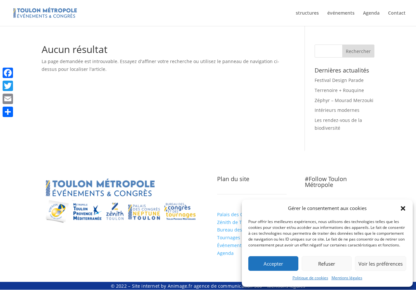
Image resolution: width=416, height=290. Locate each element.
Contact (397, 13)
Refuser (326, 263)
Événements (230, 245)
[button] (403, 208)
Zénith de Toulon (235, 222)
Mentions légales (347, 278)
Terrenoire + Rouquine (339, 90)
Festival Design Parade (339, 80)
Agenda (371, 13)
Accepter (273, 263)
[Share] (7, 111)
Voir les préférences (380, 263)
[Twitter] (7, 85)
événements (341, 13)
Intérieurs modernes (337, 110)
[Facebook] (7, 72)
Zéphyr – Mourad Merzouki (344, 100)
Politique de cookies (310, 278)
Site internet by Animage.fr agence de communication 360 (197, 286)
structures (307, 13)
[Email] (7, 98)
